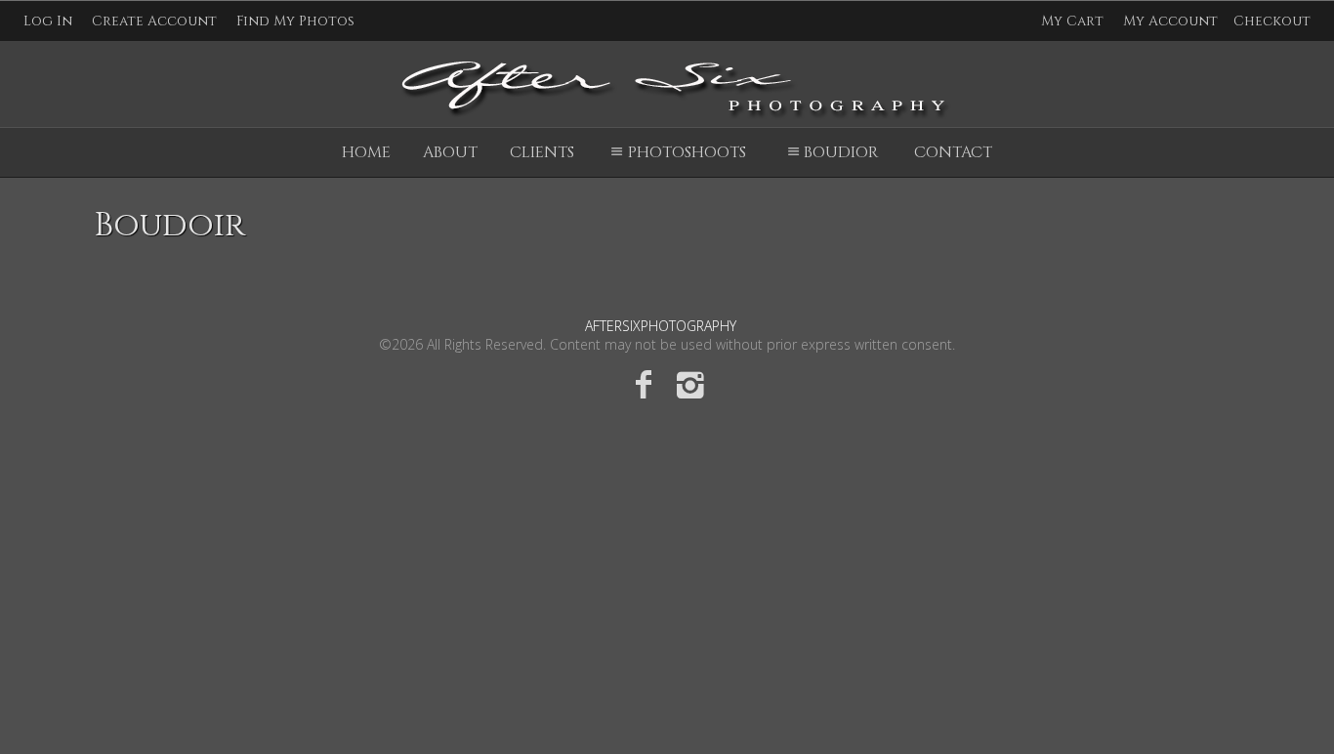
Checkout (1272, 21)
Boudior (841, 152)
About (450, 152)
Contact (953, 152)
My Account (1170, 21)
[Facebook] (643, 383)
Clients (542, 152)
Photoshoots (687, 152)
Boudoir (169, 225)
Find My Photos (295, 21)
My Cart (1074, 21)
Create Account (154, 21)
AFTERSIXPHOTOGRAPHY (660, 325)
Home (366, 152)
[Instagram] (691, 383)
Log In (47, 21)
